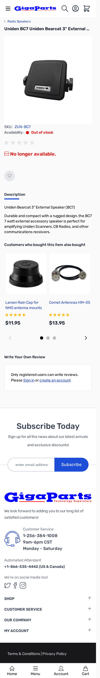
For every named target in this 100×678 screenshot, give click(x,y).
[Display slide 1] (41, 338)
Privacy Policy (54, 654)
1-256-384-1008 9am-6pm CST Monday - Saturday (42, 542)
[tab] (14, 196)
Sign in (28, 380)
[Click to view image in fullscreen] (48, 80)
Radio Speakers (17, 21)
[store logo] (37, 8)
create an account (55, 380)
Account (61, 674)
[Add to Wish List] (9, 176)
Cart (85, 674)
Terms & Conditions (24, 654)
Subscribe (71, 464)
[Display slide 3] (54, 338)
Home (12, 674)
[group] (20, 143)
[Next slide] (86, 338)
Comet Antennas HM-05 (69, 302)
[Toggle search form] (65, 9)
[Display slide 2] (48, 338)
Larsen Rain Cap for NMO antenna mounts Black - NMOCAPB (23, 307)
